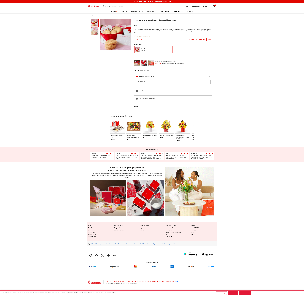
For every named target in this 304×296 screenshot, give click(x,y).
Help (187, 6)
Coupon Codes (118, 228)
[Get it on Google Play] (191, 254)
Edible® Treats (92, 234)
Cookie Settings (169, 281)
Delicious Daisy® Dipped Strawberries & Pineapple (182, 137)
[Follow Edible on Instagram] (90, 255)
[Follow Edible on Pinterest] (108, 255)
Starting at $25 (178, 11)
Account (205, 6)
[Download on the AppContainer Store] (208, 254)
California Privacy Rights (137, 281)
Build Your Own (164, 11)
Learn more (158, 63)
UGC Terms (109, 281)
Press (193, 232)
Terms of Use (117, 281)
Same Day (190, 11)
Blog (193, 234)
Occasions (150, 11)
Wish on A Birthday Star (166, 135)
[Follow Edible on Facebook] (96, 255)
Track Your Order (170, 228)
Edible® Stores (92, 236)
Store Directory (92, 230)
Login (141, 228)
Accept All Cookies (245, 293)
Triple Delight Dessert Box (117, 136)
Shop (123, 11)
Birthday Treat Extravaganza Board (133, 136)
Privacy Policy (126, 281)
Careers (194, 230)
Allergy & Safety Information (173, 232)
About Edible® (195, 228)
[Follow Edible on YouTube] (114, 255)
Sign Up (142, 230)
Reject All (232, 293)
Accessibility (169, 236)
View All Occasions (119, 230)
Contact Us (169, 230)
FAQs (167, 234)
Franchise (91, 228)
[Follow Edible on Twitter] (102, 255)
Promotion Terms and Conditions (155, 281)
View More (139, 39)
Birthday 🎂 (114, 11)
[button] (95, 23)
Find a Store (196, 6)
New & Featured (136, 11)
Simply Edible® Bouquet (150, 135)
